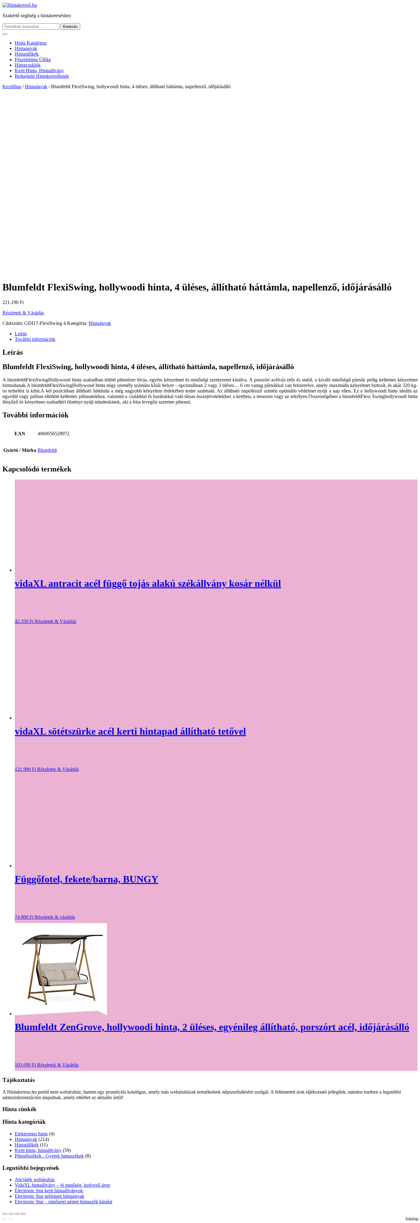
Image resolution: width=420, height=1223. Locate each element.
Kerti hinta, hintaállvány (39, 70)
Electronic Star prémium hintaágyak (49, 1196)
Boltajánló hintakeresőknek (42, 76)
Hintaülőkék (27, 54)
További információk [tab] (35, 339)
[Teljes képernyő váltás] (11, 1214)
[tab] (4, 34)
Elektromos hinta (31, 1133)
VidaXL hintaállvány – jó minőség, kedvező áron (62, 1185)
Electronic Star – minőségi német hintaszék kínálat (63, 1201)
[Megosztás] (17, 1214)
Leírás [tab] (21, 333)
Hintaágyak (26, 48)
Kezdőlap (11, 86)
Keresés (70, 26)
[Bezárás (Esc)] (23, 1214)
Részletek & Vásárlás (23, 312)
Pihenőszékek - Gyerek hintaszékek (49, 1155)
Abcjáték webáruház (35, 1179)
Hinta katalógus (30, 42)
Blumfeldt (47, 450)
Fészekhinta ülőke (33, 59)
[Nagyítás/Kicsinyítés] (4, 1214)
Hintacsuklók (28, 65)
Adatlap (411, 1219)
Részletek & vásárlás (55, 917)
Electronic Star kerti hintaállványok (49, 1190)
